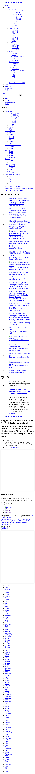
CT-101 (14, 23)
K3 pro (18, 18)
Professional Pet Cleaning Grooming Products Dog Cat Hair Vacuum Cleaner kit (19, 189)
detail (14, 413)
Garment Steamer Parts (8, 519)
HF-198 (14, 44)
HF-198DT (15, 46)
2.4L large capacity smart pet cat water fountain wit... (18, 278)
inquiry (11, 413)
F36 (13, 77)
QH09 (14, 41)
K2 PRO (19, 16)
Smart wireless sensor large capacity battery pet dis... (17, 204)
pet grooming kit (17, 14)
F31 (13, 76)
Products (7, 7)
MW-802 (15, 32)
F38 (13, 79)
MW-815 (15, 39)
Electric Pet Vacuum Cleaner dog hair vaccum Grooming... (19, 268)
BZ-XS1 (15, 58)
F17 (13, 72)
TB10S (14, 53)
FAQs (6, 90)
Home (6, 6)
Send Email (4, 528)
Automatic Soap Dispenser (17, 56)
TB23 (14, 55)
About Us (8, 86)
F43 (13, 81)
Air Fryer (11, 42)
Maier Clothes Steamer (13, 523)
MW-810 (15, 35)
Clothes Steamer (21, 519)
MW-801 (15, 30)
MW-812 (15, 37)
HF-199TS (15, 49)
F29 (13, 74)
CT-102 (14, 25)
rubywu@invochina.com (12, 447)
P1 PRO (18, 20)
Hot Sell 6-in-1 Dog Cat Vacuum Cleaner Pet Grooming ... (19, 258)
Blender (11, 51)
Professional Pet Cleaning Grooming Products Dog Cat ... (18, 237)
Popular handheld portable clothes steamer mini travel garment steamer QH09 (19, 391)
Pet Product (12, 9)
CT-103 (14, 27)
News (6, 84)
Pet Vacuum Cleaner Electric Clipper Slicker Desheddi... (17, 299)
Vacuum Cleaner (14, 62)
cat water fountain (17, 11)
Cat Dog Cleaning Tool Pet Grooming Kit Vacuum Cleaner (18, 287)
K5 (17, 21)
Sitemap (9, 517)
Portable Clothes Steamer (16, 372)
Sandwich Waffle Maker (16, 70)
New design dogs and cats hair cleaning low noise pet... (18, 247)
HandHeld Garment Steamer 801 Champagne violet (19, 349)
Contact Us (8, 88)
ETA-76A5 (15, 69)
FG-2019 (15, 60)
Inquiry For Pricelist (7, 504)
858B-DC (15, 63)
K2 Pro (11, 167)
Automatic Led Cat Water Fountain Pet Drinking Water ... (19, 217)
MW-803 (15, 34)
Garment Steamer (14, 28)
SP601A (19, 13)
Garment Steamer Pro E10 (17, 83)
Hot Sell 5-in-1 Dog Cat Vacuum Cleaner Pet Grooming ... (19, 309)
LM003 (14, 65)
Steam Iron (12, 67)
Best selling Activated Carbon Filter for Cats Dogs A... (18, 227)
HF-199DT (15, 48)
